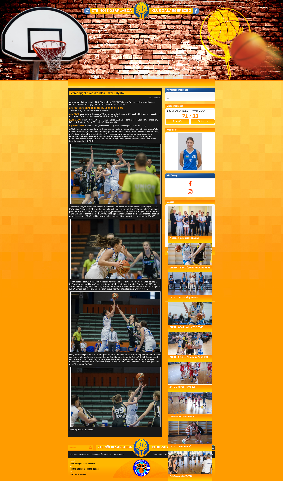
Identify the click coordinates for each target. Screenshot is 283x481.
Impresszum (119, 454)
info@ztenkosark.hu (78, 474)
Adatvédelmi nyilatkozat (79, 454)
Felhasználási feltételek (101, 454)
